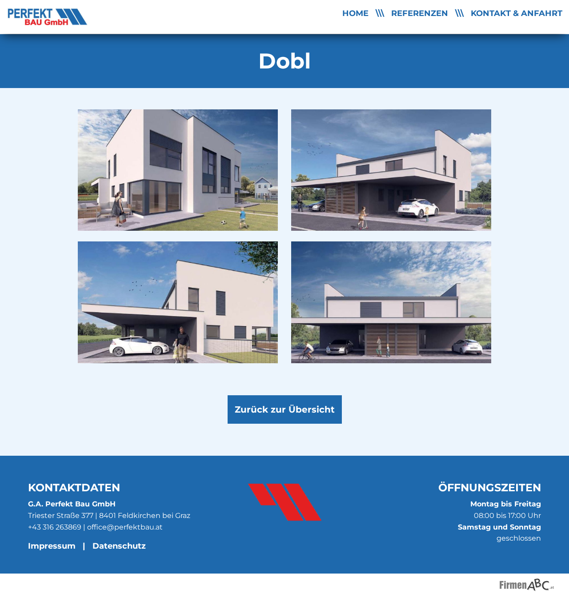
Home (355, 13)
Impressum (52, 545)
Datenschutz (119, 545)
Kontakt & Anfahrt (516, 13)
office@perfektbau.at (125, 527)
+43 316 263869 (54, 527)
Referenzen (419, 13)
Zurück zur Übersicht (285, 409)
